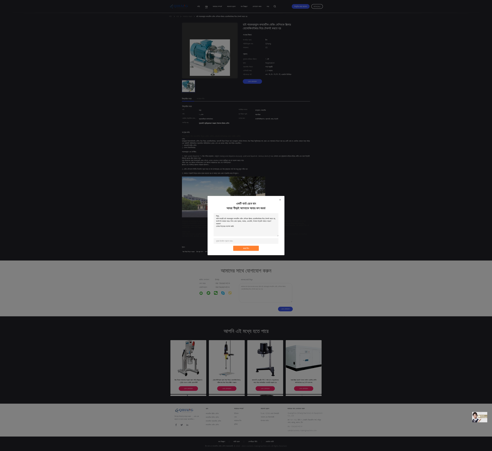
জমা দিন (246, 248)
